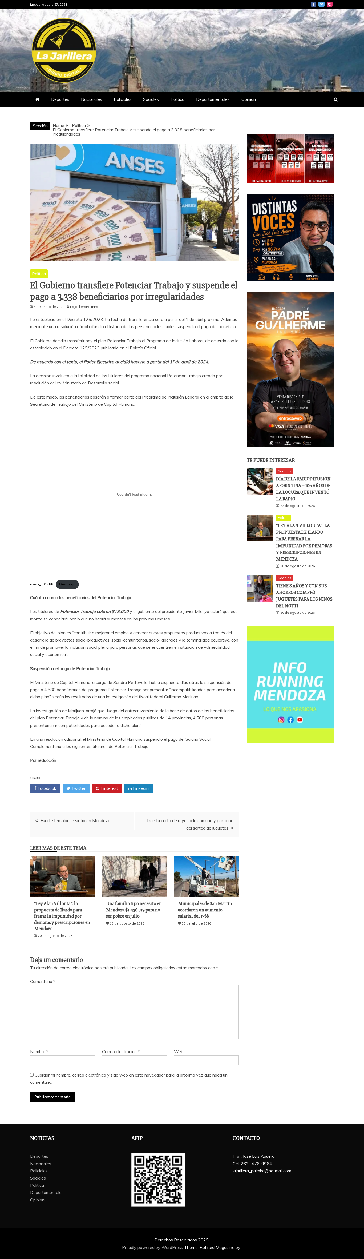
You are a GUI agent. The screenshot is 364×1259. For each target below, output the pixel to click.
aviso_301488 (41, 584)
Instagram (330, 4)
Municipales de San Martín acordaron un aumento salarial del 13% (205, 910)
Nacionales (91, 99)
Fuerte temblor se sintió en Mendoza (75, 820)
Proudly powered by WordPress (153, 1247)
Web (178, 1051)
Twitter (321, 4)
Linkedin (140, 788)
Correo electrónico (121, 1051)
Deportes (60, 99)
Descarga (67, 584)
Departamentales (213, 99)
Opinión (248, 99)
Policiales (122, 99)
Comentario (42, 981)
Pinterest (108, 788)
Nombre (39, 1051)
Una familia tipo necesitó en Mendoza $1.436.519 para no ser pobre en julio (134, 910)
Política (177, 99)
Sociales (151, 99)
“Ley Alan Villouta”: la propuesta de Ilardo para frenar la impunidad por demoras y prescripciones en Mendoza (62, 916)
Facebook (313, 4)
